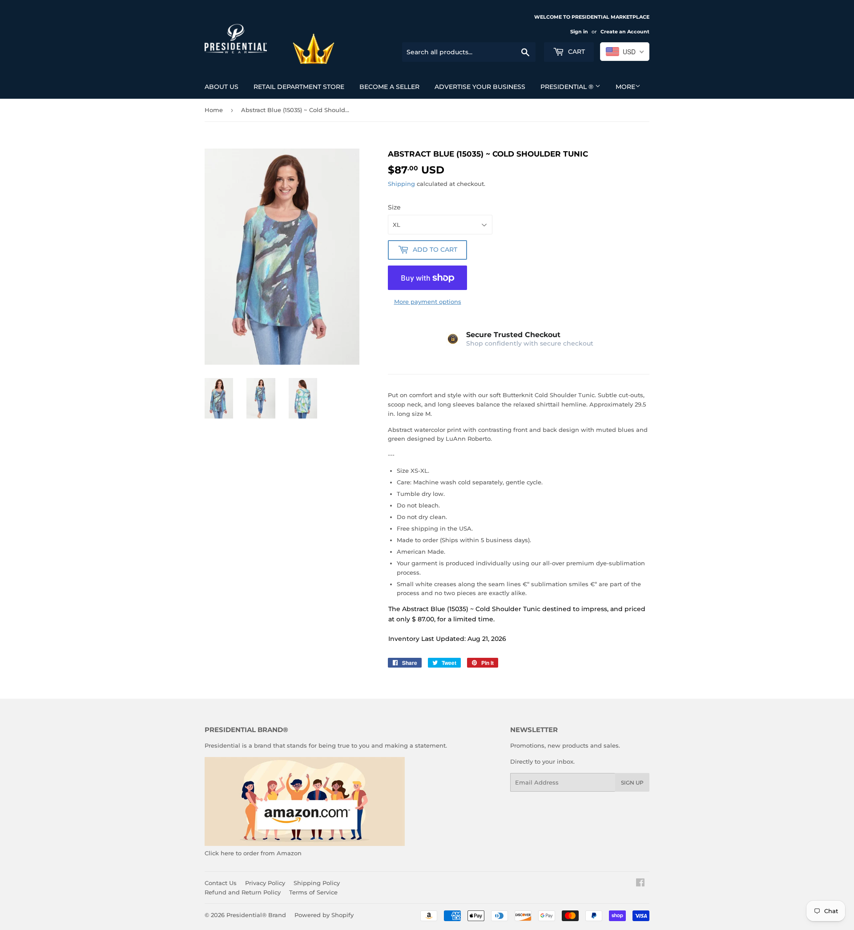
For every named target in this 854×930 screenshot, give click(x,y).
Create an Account (624, 31)
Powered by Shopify (324, 914)
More (625, 87)
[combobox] (624, 51)
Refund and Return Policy (243, 892)
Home (214, 109)
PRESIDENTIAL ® (567, 87)
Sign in (579, 31)
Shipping (401, 183)
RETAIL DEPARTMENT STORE (299, 87)
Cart (575, 52)
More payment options (427, 301)
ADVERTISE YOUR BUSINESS (480, 87)
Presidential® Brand (256, 914)
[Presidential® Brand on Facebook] (640, 883)
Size (394, 207)
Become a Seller (389, 87)
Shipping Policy (317, 882)
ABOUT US (221, 87)
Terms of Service (313, 892)
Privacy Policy (265, 882)
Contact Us (221, 882)
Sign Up (632, 782)
